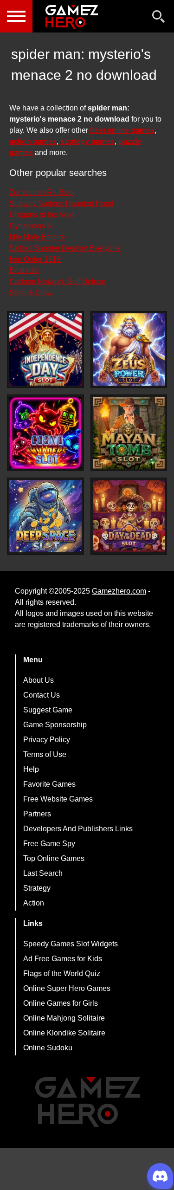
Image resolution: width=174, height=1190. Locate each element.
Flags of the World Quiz (61, 973)
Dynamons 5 (30, 226)
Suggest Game (47, 710)
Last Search (43, 873)
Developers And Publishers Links (78, 829)
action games (33, 141)
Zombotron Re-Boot (41, 192)
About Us (38, 680)
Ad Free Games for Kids (62, 959)
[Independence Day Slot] (45, 349)
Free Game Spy (49, 843)
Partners (37, 814)
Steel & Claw (30, 293)
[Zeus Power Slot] (129, 349)
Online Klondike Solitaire (64, 1033)
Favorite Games (49, 784)
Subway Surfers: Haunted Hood (61, 203)
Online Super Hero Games (66, 988)
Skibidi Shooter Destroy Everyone (65, 248)
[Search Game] (158, 18)
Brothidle (24, 270)
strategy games (87, 141)
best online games (122, 130)
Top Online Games (53, 858)
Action (33, 903)
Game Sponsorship (55, 725)
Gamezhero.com (119, 591)
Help (31, 769)
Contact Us (41, 695)
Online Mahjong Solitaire (64, 1018)
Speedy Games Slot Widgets (70, 944)
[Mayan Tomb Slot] (129, 433)
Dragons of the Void (41, 215)
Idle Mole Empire (37, 237)
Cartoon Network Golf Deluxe (57, 281)
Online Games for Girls (60, 1003)
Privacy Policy (46, 740)
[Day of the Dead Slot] (129, 516)
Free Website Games (58, 799)
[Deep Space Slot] (45, 516)
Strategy (37, 888)
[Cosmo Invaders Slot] (45, 433)
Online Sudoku (47, 1048)
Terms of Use (44, 754)
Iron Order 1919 (35, 259)
